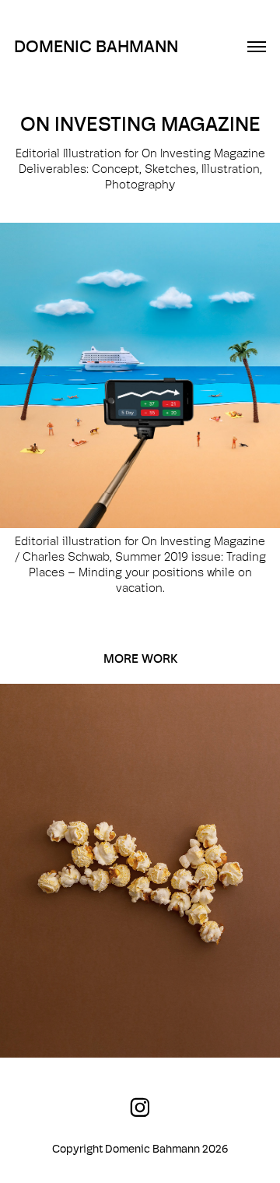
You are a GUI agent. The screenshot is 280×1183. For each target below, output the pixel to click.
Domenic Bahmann (96, 46)
